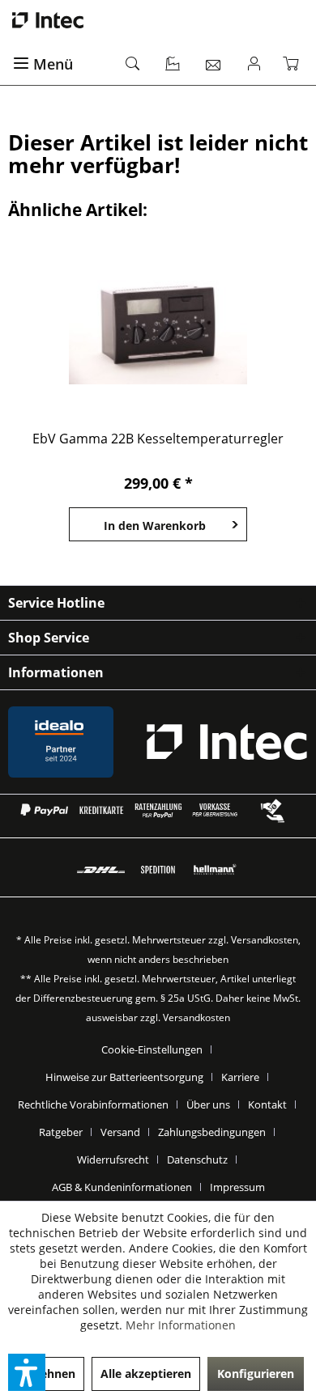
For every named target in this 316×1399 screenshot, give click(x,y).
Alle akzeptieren (145, 1373)
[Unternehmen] (173, 65)
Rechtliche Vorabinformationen (93, 1104)
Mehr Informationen (181, 1325)
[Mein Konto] (254, 65)
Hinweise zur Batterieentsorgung (124, 1077)
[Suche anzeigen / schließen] (133, 65)
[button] (26, 1372)
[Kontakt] (214, 65)
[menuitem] (60, 65)
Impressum (237, 1187)
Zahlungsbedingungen (212, 1132)
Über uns (208, 1104)
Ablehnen (48, 1373)
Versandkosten (264, 940)
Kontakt (267, 1104)
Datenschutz (197, 1159)
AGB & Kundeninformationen (122, 1187)
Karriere (240, 1077)
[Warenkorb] (294, 65)
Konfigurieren (255, 1373)
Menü (53, 64)
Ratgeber (61, 1132)
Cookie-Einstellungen (152, 1049)
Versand (120, 1132)
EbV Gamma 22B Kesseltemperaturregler (158, 438)
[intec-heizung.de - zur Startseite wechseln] (158, 20)
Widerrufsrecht (113, 1159)
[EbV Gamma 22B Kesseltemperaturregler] (158, 325)
